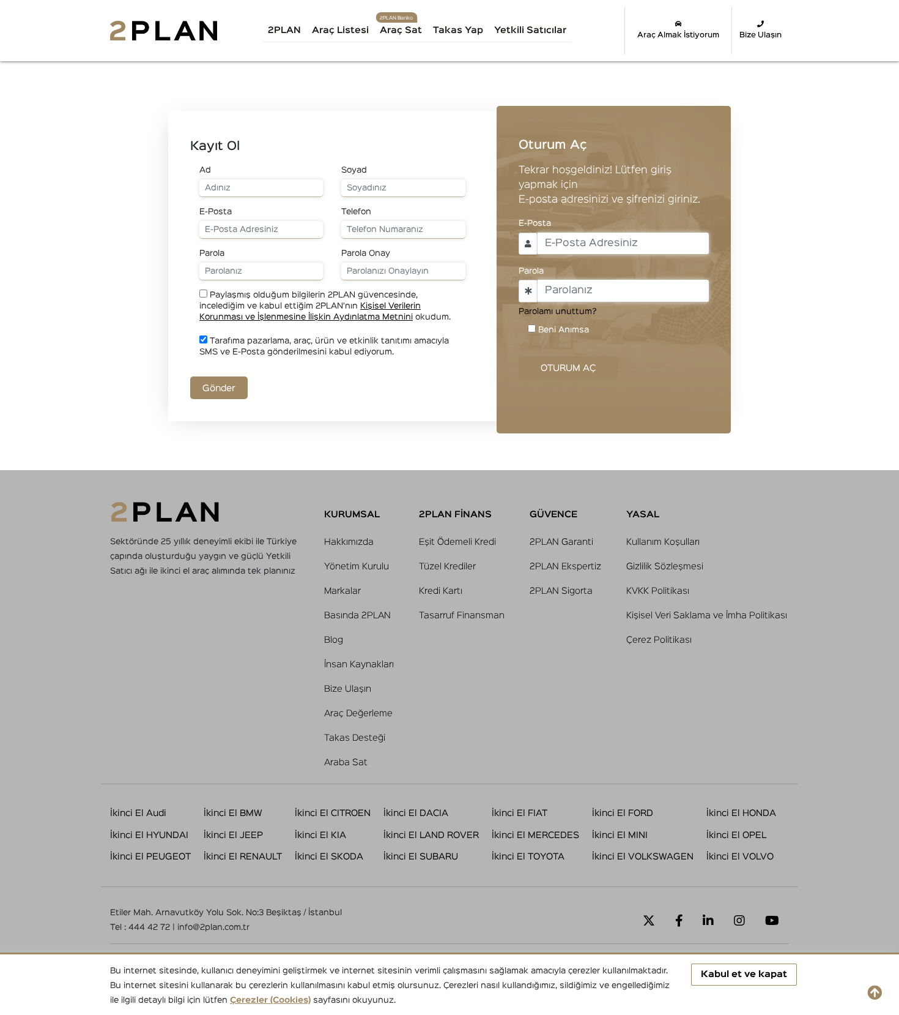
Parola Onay (365, 253)
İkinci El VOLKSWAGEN (643, 857)
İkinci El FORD (622, 813)
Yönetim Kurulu (356, 567)
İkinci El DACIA (415, 813)
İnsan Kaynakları (359, 665)
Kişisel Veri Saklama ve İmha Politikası (706, 616)
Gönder (218, 388)
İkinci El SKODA (329, 857)
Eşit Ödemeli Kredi (457, 542)
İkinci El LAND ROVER (431, 835)
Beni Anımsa (563, 330)
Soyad (354, 170)
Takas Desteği (354, 738)
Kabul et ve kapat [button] (744, 974)
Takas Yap (458, 30)
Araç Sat (401, 30)
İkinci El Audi (138, 813)
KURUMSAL (352, 515)
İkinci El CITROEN (333, 813)
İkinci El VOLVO (740, 857)
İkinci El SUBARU (420, 857)
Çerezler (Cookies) (270, 1000)
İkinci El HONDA (741, 813)
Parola (211, 253)
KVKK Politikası (657, 591)
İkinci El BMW (233, 813)
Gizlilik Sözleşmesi (664, 567)
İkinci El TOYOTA (528, 857)
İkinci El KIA (320, 835)
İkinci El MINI (620, 835)
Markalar (342, 591)
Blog (333, 640)
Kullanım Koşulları (663, 542)
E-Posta (215, 211)
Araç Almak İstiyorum (678, 35)
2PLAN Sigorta (561, 591)
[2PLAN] (163, 30)
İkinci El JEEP (233, 835)
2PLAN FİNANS (455, 515)
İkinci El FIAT (519, 813)
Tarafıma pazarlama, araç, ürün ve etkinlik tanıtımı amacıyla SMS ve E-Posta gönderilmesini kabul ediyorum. (324, 346)
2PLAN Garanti (561, 542)
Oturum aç (568, 368)
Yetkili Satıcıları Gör (543, 34)
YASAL (642, 515)
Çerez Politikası (659, 640)
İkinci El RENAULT (243, 857)
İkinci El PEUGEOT (150, 857)
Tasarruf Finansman (462, 616)
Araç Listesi (340, 30)
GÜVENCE (553, 515)
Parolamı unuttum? (558, 311)
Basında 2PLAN (357, 616)
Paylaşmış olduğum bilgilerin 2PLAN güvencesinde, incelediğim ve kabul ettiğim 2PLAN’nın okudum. (325, 306)
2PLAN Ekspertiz (565, 567)
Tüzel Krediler (447, 567)
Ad (205, 170)
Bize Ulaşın (760, 35)
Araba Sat (346, 762)
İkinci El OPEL (736, 835)
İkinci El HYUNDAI (149, 835)
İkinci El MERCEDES (535, 835)
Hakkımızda (349, 542)
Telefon (356, 211)
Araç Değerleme (358, 713)
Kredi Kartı (440, 591)
